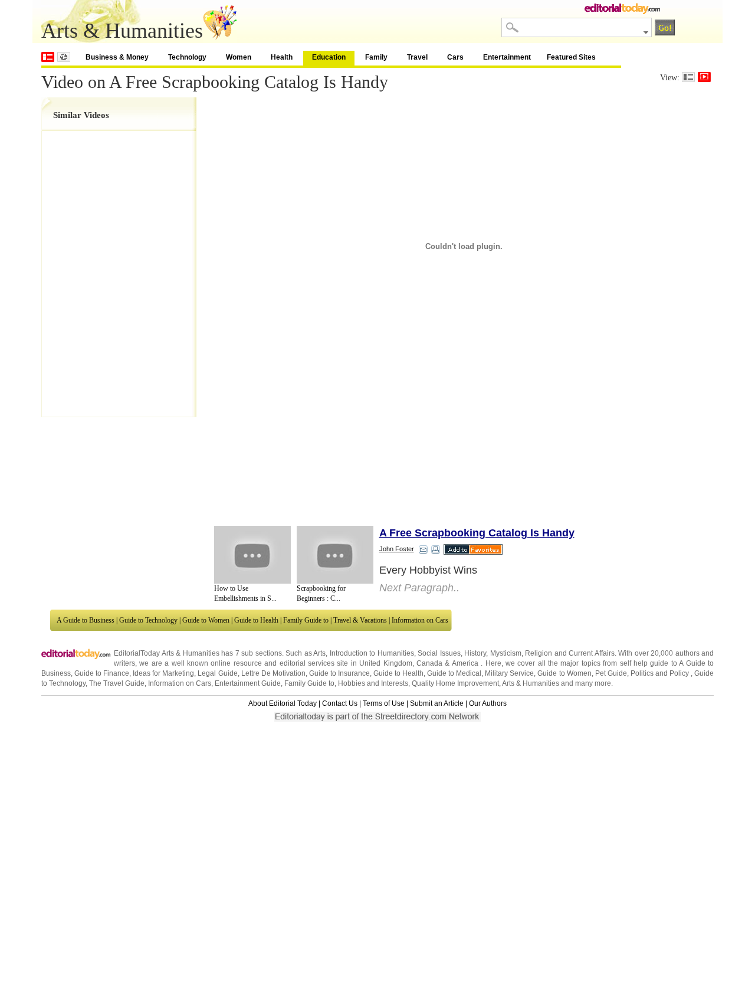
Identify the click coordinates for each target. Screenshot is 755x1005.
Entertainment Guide (248, 683)
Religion (538, 653)
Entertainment (507, 57)
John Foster (396, 548)
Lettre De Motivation (273, 673)
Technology (187, 57)
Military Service (509, 673)
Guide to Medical (454, 673)
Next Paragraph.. (419, 588)
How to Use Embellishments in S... (245, 593)
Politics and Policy (661, 673)
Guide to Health (256, 620)
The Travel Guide (117, 683)
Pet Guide (611, 673)
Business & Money (117, 57)
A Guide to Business (85, 620)
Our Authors (488, 703)
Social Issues (439, 653)
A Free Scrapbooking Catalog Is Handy (477, 533)
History (475, 653)
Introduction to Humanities (372, 653)
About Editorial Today (282, 703)
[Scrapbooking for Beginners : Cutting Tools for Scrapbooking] (335, 555)
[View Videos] (704, 77)
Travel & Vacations (360, 620)
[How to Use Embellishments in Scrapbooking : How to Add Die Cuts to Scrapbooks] (252, 555)
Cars (455, 57)
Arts (319, 653)
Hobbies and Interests (373, 683)
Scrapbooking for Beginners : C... (321, 593)
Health (282, 57)
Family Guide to (306, 620)
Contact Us (339, 703)
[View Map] (63, 57)
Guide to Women (205, 620)
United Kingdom (385, 663)
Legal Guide (217, 673)
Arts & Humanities (530, 683)
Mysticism (505, 653)
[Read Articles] (688, 77)
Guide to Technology (148, 620)
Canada (429, 663)
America (465, 663)
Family (376, 57)
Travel (417, 57)
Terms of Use (384, 703)
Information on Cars (420, 620)
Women (238, 57)
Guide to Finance (101, 673)
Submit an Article (437, 703)
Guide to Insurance (339, 673)
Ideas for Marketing (163, 673)
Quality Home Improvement (455, 683)
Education (329, 57)
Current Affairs (592, 653)
